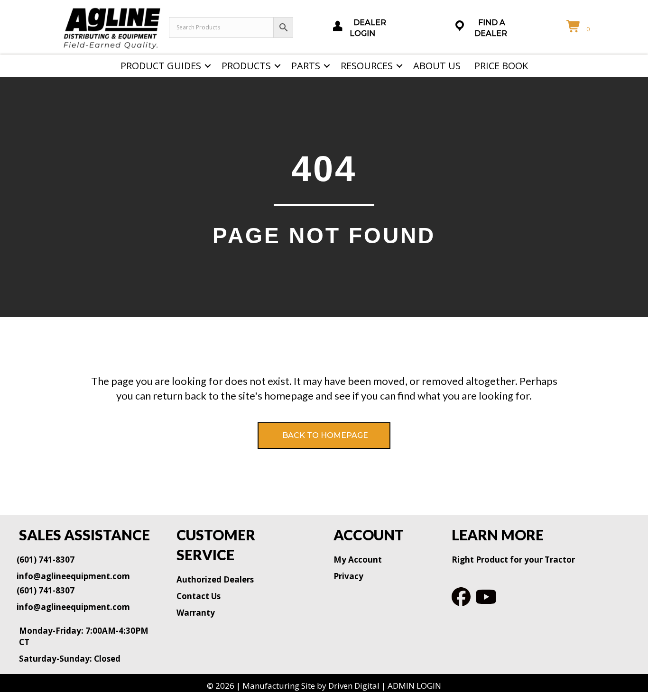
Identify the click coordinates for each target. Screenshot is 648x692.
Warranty (195, 612)
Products (246, 65)
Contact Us (198, 596)
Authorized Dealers (215, 579)
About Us (437, 65)
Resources (367, 65)
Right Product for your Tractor (513, 559)
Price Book (501, 65)
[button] (207, 66)
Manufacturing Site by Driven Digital (311, 685)
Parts (305, 65)
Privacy (348, 576)
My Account (357, 559)
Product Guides (160, 65)
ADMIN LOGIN (414, 685)
